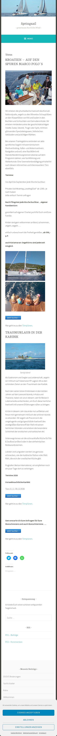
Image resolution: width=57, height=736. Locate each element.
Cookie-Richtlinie (16, 733)
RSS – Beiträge (11, 635)
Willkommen (8, 697)
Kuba (5, 690)
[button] (28, 87)
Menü (30, 38)
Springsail (28, 24)
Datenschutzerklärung (30, 733)
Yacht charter (9, 683)
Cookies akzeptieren (28, 712)
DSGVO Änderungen (12, 676)
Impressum (42, 733)
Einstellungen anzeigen (28, 727)
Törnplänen (27, 325)
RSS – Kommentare (13, 642)
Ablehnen (28, 720)
